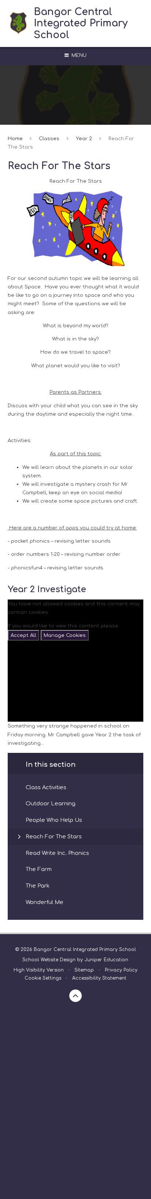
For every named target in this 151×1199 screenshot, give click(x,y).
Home (15, 138)
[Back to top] (75, 996)
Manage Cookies (65, 635)
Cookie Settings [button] (43, 978)
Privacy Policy (121, 970)
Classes (49, 138)
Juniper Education (106, 959)
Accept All (23, 635)
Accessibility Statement (99, 978)
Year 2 (84, 138)
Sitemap (84, 970)
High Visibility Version (39, 970)
